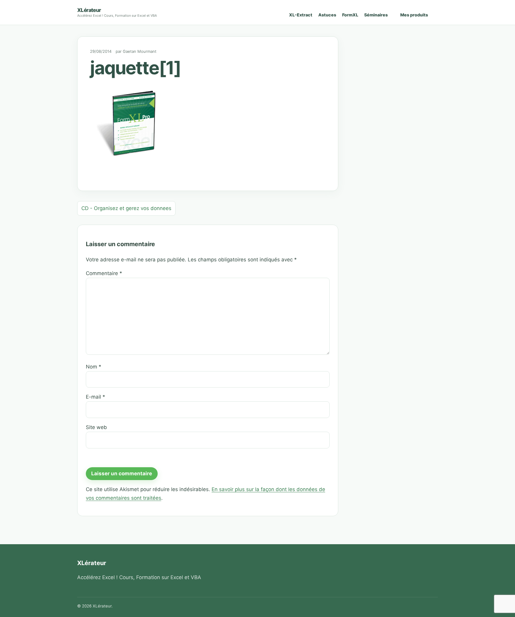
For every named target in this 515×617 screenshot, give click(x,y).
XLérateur (89, 10)
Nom (93, 367)
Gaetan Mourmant (139, 51)
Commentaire (104, 273)
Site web (96, 427)
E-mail (95, 397)
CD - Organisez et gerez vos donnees (126, 208)
